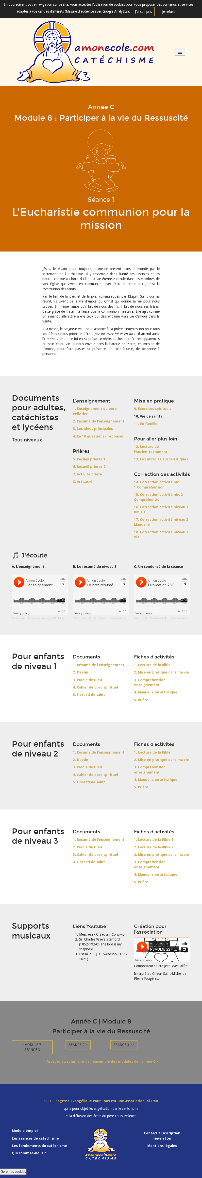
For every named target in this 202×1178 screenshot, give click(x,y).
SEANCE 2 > (78, 1045)
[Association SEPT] (86, 52)
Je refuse (168, 12)
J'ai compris (143, 12)
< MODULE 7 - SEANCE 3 (32, 1047)
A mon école (19, 618)
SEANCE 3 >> (124, 1045)
